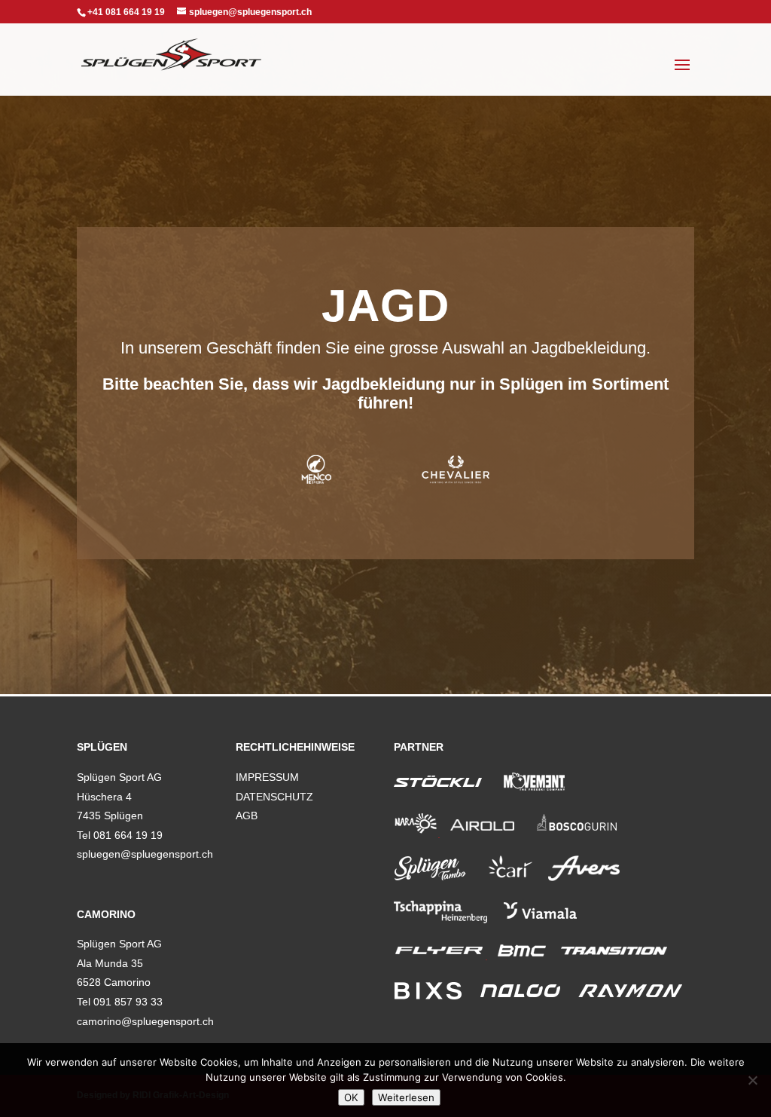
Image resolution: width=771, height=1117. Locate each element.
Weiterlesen (406, 1097)
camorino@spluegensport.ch (145, 1021)
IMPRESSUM (267, 777)
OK (351, 1097)
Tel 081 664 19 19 (120, 835)
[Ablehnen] (752, 1080)
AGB (247, 815)
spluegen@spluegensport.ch (145, 854)
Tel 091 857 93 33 (120, 1002)
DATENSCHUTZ (274, 797)
